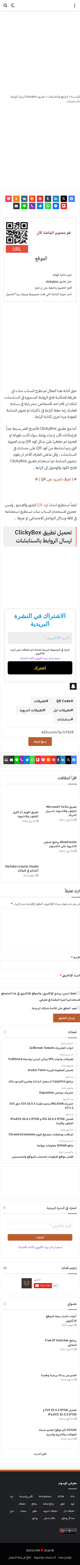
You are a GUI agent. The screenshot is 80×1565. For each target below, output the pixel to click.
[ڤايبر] (32, 206)
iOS (72, 1496)
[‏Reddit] (32, 199)
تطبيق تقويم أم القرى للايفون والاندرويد (25, 814)
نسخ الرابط (40, 741)
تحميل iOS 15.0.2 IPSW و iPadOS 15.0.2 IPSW (60, 1412)
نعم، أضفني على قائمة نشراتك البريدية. (54, 1008)
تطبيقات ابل (62, 710)
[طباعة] (6, 760)
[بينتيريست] (40, 199)
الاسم (75, 957)
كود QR (42, 505)
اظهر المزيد (40, 1454)
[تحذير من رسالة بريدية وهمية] (19, 1389)
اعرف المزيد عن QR (56, 479)
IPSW (61, 1496)
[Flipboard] (64, 206)
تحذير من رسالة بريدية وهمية (59, 1375)
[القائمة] (75, 7)
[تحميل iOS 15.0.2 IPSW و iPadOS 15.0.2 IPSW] (19, 1416)
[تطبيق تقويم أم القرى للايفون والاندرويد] (20, 798)
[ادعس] (40, 5)
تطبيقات (40, 701)
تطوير (34, 1511)
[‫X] (64, 199)
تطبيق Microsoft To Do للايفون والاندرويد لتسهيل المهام (61, 811)
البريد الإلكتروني (70, 975)
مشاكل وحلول (67, 1518)
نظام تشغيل (49, 1518)
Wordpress (45, 1496)
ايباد (11, 1496)
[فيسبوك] (71, 199)
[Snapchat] (40, 686)
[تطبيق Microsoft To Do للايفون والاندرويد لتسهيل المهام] (59, 796)
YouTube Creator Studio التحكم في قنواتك (21, 868)
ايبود (72, 1504)
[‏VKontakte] (24, 199)
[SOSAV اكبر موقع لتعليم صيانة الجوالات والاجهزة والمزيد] (19, 1436)
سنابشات (64, 719)
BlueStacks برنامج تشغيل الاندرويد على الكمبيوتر (60, 844)
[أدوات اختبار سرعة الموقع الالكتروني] (19, 1324)
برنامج (34, 1504)
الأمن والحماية (26, 1496)
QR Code (63, 701)
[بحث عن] (5, 7)
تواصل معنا (64, 1557)
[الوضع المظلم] (13, 7)
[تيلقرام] (40, 206)
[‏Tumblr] (48, 199)
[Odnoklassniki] (16, 199)
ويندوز (35, 1518)
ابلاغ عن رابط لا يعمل (20, 1557)
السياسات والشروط (45, 1557)
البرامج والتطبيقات (58, 97)
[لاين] (24, 206)
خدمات (23, 1511)
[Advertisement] (40, 52)
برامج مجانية (48, 1504)
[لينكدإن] (56, 199)
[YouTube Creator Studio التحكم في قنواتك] (20, 845)
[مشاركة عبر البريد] (16, 206)
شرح (12, 1511)
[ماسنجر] (56, 206)
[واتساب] (48, 206)
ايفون (62, 1504)
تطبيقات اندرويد (31, 710)
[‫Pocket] (8, 199)
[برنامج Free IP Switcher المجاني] (19, 1354)
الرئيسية (75, 97)
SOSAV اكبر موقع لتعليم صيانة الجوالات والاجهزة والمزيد (58, 1432)
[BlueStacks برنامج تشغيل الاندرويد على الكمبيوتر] (59, 833)
